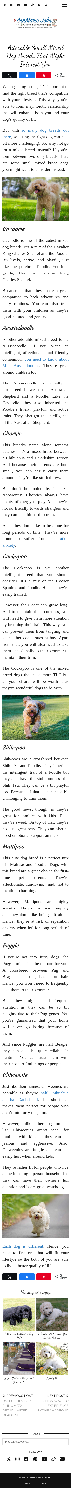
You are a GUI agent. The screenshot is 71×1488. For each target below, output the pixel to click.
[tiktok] (53, 1459)
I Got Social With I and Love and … (19, 1380)
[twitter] (8, 1459)
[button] (65, 5)
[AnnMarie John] (35, 18)
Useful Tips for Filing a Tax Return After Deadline (17, 1405)
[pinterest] (35, 1459)
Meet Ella (52, 1378)
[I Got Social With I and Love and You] (19, 1358)
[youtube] (44, 1459)
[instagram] (17, 1459)
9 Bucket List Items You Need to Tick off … (52, 1336)
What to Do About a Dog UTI (19, 1336)
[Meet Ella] (52, 1358)
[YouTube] (25, 5)
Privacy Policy (35, 1483)
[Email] (62, 1459)
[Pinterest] (18, 5)
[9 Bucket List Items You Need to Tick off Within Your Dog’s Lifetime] (52, 1314)
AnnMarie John (40, 1477)
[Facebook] (39, 5)
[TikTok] (32, 5)
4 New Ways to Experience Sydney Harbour (53, 1403)
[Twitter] (5, 5)
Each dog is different (22, 1246)
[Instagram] (11, 5)
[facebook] (26, 1459)
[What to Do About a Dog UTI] (19, 1314)
